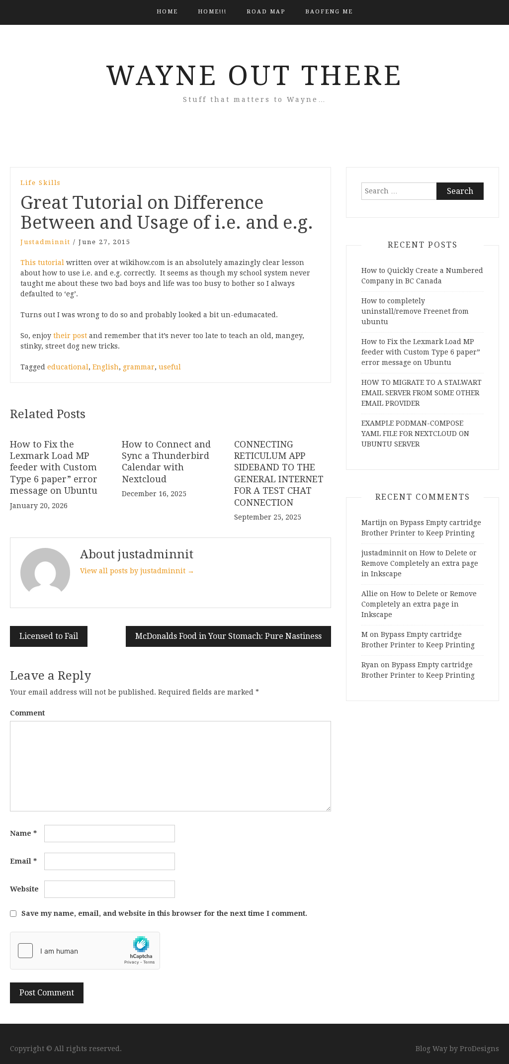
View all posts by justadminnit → (137, 571)
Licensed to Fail (48, 636)
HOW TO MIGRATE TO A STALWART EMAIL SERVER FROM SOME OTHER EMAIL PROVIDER (421, 392)
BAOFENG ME (329, 11)
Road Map (266, 11)
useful (170, 367)
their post (70, 336)
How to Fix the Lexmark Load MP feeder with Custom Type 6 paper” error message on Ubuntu (53, 467)
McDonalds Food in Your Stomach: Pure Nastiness (228, 636)
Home (167, 11)
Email (23, 861)
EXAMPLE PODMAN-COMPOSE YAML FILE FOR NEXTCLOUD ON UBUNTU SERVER (415, 433)
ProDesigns (479, 1049)
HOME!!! (212, 11)
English (105, 367)
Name (23, 833)
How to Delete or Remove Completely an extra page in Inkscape (419, 563)
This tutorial (42, 262)
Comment (27, 713)
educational (67, 367)
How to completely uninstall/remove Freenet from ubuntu (415, 311)
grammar (139, 367)
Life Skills (40, 182)
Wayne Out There (254, 75)
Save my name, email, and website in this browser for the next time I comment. (164, 913)
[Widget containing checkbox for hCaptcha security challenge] (85, 951)
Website (24, 889)
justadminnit (45, 242)
